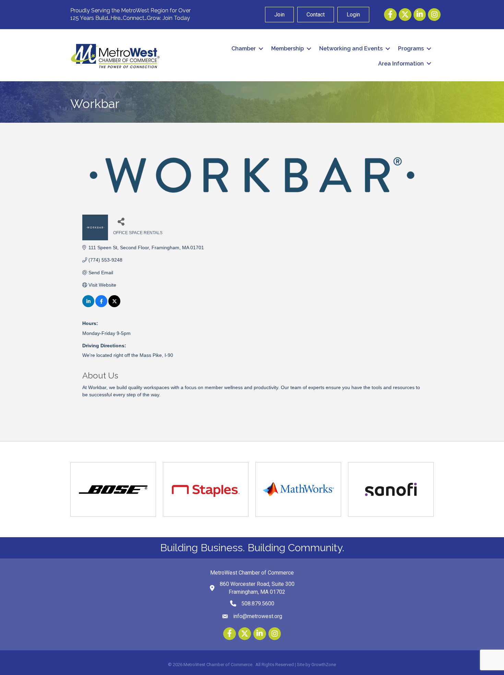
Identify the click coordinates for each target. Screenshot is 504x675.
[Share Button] (121, 221)
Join (279, 14)
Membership (287, 48)
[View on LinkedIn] (88, 305)
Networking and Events (351, 48)
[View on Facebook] (101, 305)
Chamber (243, 48)
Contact (316, 14)
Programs (411, 48)
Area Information (401, 63)
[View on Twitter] (114, 305)
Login (353, 14)
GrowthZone (323, 664)
